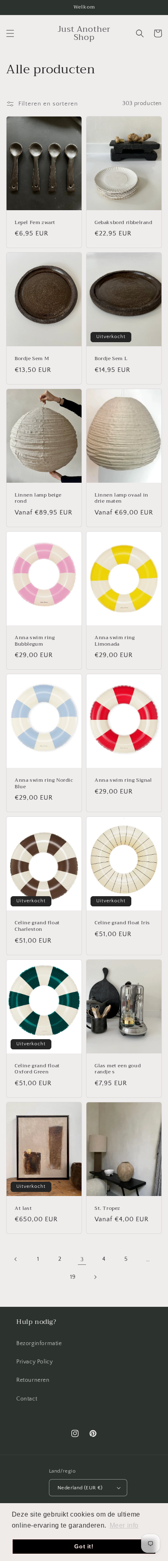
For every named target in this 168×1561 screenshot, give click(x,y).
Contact (26, 1399)
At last (23, 1208)
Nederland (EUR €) (80, 1488)
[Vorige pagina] (16, 1259)
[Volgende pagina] (95, 1277)
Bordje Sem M (32, 359)
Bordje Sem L (111, 359)
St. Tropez (107, 1208)
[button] (10, 33)
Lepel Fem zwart (35, 223)
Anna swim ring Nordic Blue (44, 783)
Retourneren (33, 1380)
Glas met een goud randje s (118, 1069)
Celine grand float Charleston (37, 926)
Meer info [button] (124, 1525)
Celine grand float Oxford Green (37, 1069)
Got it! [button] (83, 1546)
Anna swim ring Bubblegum (35, 641)
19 (72, 1277)
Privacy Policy (34, 1362)
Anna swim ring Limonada (115, 641)
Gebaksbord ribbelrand (124, 223)
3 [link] (82, 1259)
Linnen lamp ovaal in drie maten (121, 498)
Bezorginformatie (39, 1343)
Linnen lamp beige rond (38, 498)
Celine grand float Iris (122, 923)
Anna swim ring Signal (123, 780)
